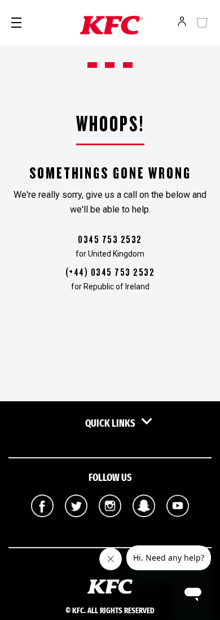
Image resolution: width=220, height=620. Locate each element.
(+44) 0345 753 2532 (110, 272)
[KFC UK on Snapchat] (144, 525)
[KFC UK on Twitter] (76, 525)
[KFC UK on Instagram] (110, 525)
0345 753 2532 (110, 239)
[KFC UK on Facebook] (42, 525)
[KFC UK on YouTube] (177, 525)
